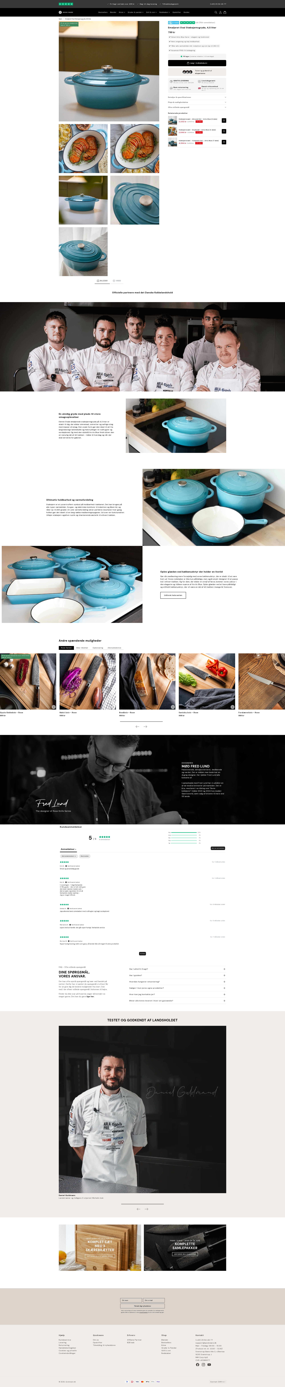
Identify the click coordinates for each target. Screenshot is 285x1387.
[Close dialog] (165, 669)
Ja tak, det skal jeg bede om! (142, 705)
